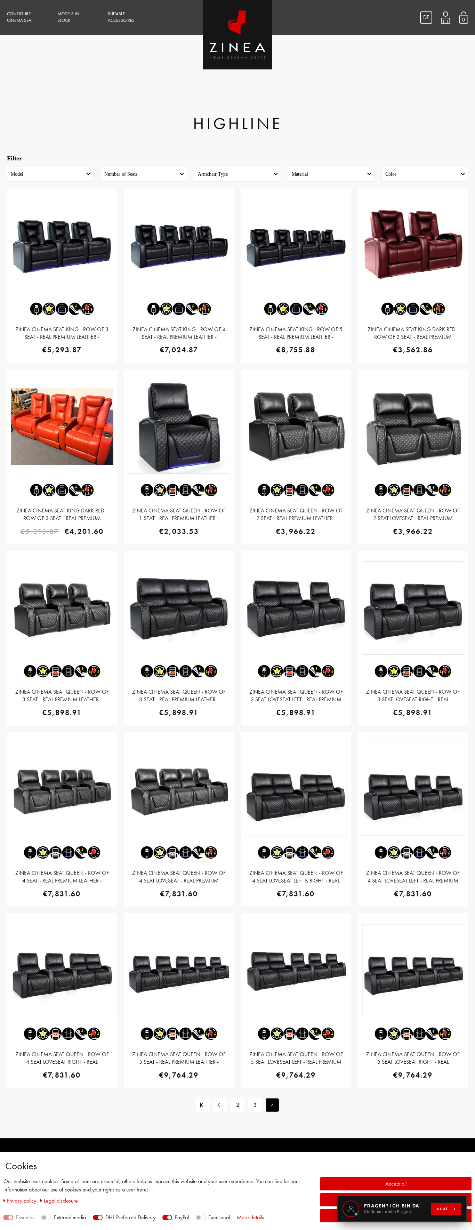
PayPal (182, 1217)
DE (426, 17)
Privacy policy (22, 1200)
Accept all (395, 1183)
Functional (219, 1217)
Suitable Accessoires (121, 17)
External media (70, 1217)
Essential (25, 1217)
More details (250, 1217)
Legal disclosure (61, 1200)
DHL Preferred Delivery (130, 1217)
